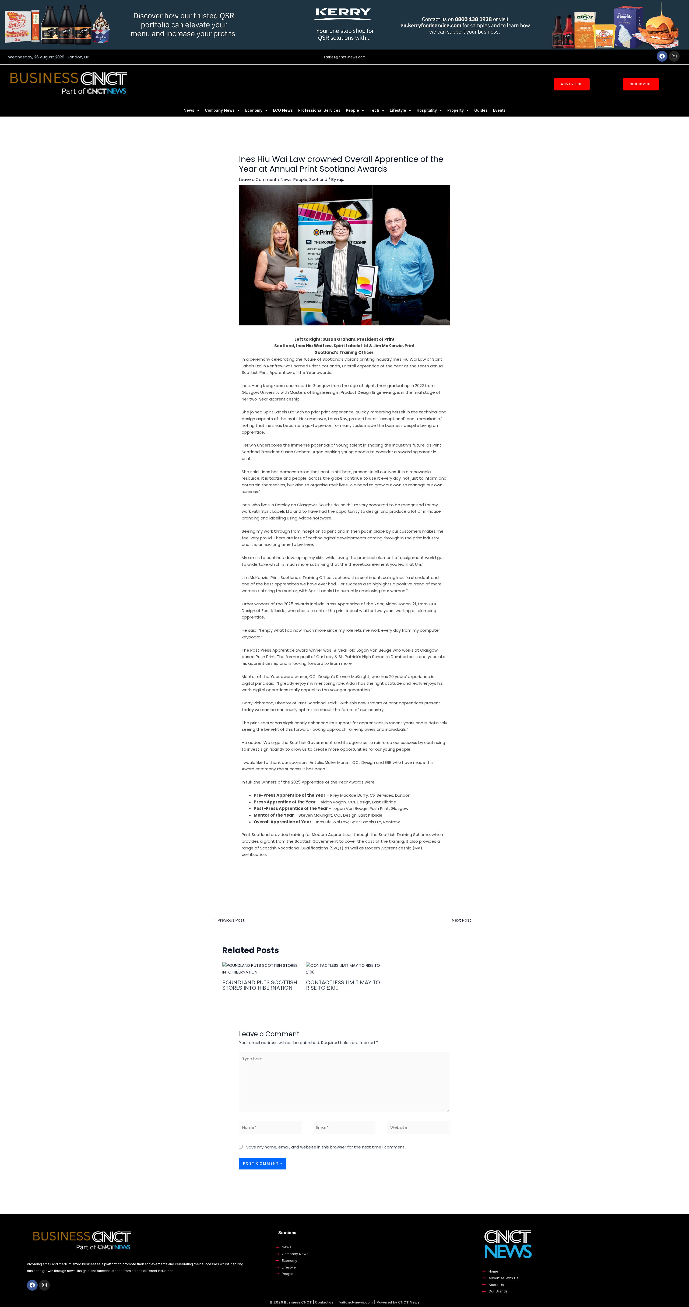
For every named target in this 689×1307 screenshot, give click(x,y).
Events (499, 110)
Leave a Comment (258, 179)
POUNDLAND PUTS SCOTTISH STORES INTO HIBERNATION (259, 985)
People (352, 110)
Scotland (318, 179)
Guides (481, 110)
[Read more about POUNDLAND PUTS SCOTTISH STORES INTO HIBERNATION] (260, 968)
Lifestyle (398, 110)
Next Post (464, 920)
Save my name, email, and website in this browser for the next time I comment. (325, 1147)
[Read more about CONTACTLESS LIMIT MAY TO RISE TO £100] (344, 968)
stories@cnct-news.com (344, 57)
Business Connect (353, 873)
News (189, 110)
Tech (374, 110)
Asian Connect (315, 873)
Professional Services (319, 110)
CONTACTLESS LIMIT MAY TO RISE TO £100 (343, 985)
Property (455, 110)
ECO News (283, 110)
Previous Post (229, 920)
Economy (253, 110)
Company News (220, 110)
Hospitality (427, 110)
